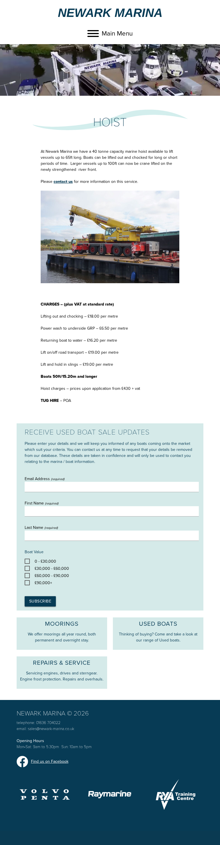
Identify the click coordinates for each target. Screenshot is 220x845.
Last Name (41, 527)
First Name (41, 503)
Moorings (61, 623)
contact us (63, 181)
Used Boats (158, 623)
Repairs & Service (62, 662)
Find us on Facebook (49, 761)
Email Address (44, 478)
